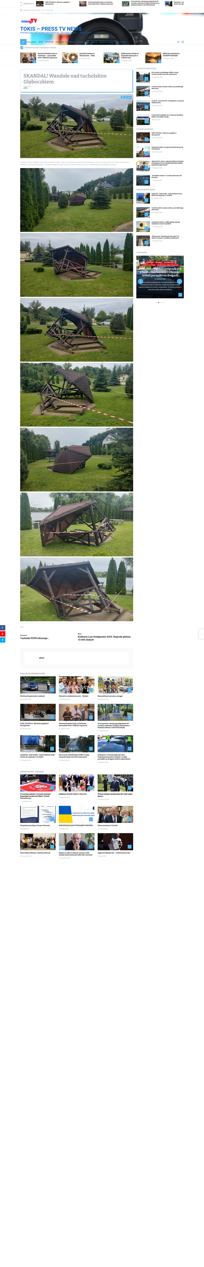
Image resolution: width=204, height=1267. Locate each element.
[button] (140, 281)
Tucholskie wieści (173, 266)
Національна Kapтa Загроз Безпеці (35, 826)
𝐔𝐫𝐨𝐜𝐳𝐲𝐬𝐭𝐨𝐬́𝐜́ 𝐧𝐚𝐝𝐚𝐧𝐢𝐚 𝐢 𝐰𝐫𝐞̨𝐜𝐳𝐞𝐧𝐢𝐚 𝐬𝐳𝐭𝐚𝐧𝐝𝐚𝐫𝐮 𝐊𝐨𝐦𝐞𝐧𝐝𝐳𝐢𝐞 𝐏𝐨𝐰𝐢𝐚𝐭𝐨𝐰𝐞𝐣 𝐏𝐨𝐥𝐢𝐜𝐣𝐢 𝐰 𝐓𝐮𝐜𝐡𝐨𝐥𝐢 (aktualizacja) (35, 796)
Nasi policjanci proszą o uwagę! (110, 696)
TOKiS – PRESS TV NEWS (51, 29)
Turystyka (158, 269)
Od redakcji (155, 266)
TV (88, 42)
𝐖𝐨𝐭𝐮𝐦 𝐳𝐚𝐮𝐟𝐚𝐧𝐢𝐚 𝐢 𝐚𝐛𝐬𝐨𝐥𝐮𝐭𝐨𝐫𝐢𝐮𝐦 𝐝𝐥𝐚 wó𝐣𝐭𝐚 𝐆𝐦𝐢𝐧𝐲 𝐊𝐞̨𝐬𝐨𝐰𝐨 (115, 795)
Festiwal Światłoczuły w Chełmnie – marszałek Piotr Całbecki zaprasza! (47, 55)
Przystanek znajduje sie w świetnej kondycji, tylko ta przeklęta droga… (167, 116)
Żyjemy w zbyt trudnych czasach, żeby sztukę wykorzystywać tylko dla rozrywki (75, 854)
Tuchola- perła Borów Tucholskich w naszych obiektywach (168, 102)
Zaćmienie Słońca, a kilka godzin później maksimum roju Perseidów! (166, 223)
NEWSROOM (49, 42)
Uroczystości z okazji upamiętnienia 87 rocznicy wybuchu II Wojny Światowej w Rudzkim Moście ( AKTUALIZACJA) (114, 725)
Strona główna (31, 42)
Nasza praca (80, 42)
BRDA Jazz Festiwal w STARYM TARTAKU (171, 54)
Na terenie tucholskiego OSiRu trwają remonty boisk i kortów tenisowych (101, 3)
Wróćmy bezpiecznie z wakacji (32, 696)
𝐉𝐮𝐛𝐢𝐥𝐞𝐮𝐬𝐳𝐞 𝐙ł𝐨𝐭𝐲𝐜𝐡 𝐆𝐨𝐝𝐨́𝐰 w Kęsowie (73, 794)
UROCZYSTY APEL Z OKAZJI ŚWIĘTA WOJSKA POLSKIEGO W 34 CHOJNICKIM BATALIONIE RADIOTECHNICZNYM (168, 163)
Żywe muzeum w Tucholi (108, 826)
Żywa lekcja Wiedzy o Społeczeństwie (35, 853)
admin (25, 88)
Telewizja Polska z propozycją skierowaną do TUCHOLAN (167, 148)
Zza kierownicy (122, 42)
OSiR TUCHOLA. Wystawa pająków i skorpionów (164, 134)
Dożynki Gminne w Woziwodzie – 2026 (87, 54)
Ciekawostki (60, 42)
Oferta (40, 42)
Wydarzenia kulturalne (107, 42)
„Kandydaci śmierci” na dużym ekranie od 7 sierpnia (167, 176)
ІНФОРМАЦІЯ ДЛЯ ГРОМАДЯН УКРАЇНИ (76, 826)
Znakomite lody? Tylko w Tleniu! (160, 273)
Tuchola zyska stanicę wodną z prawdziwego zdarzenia (167, 87)
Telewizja (94, 42)
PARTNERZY (70, 42)
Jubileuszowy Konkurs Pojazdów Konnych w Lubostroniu (130, 55)
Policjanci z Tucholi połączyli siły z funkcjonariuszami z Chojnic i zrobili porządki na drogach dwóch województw (145, 3)
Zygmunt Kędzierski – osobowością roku (114, 853)
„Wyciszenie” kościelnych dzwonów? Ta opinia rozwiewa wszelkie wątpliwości (165, 237)
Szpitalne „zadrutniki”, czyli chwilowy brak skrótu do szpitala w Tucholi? (60, 3)
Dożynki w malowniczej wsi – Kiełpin (73, 696)
